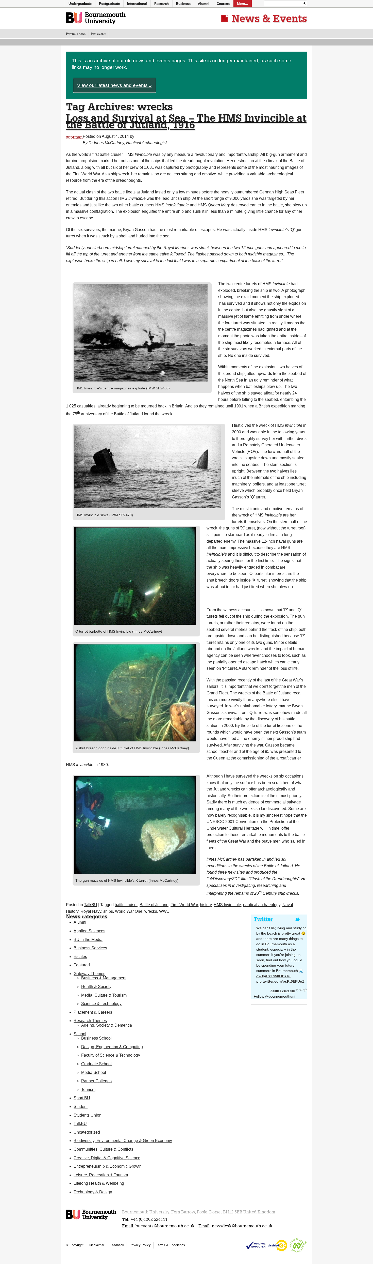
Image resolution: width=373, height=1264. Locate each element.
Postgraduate (109, 4)
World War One (128, 911)
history (206, 905)
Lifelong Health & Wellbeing (99, 1183)
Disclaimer (96, 1245)
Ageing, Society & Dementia (106, 1025)
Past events (98, 33)
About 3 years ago (282, 990)
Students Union (87, 1115)
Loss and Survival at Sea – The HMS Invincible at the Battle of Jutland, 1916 (186, 121)
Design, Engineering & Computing (112, 1047)
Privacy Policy (140, 1245)
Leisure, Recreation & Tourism (101, 1175)
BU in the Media (88, 939)
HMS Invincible (227, 905)
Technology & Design (93, 1192)
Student (81, 1106)
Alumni (80, 922)
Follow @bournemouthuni (274, 996)
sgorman (74, 137)
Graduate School (96, 1064)
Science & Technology (101, 1003)
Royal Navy (90, 911)
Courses (223, 4)
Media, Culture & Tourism (104, 995)
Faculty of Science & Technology (110, 1055)
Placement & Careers (93, 1012)
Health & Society (96, 986)
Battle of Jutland (154, 905)
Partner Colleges (96, 1081)
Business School (96, 1038)
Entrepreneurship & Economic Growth (108, 1166)
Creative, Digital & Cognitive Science (107, 1158)
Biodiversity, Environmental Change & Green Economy (123, 1140)
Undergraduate (80, 4)
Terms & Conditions (170, 1245)
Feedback (117, 1245)
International (137, 4)
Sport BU (82, 1098)
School (80, 1034)
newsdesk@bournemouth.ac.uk (242, 1226)
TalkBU (90, 905)
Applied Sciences (89, 931)
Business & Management (103, 978)
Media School (93, 1072)
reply (297, 990)
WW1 (164, 911)
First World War (184, 905)
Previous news (76, 33)
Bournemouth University (96, 18)
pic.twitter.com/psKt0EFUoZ (280, 981)
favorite (305, 990)
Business (183, 4)
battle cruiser (126, 905)
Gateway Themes (89, 973)
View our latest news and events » (114, 85)
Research (161, 4)
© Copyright (74, 1245)
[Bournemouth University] (91, 1219)
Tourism (88, 1089)
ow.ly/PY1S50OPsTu (273, 976)
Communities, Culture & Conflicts (103, 1149)
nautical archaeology (261, 905)
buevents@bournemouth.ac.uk (164, 1226)
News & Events (269, 18)
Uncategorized (87, 1132)
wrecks (150, 911)
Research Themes (90, 1020)
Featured (82, 965)
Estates (80, 956)
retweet (301, 990)
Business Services (90, 948)
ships (108, 911)
